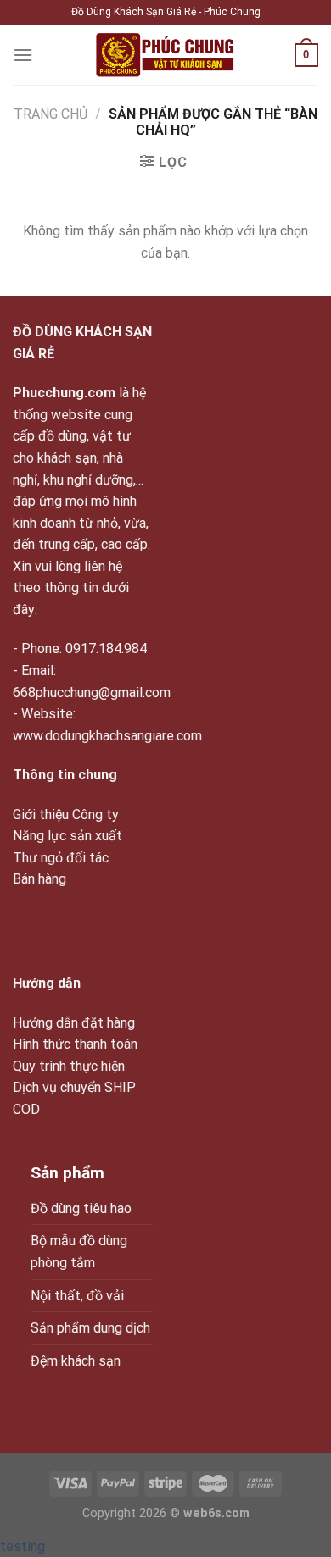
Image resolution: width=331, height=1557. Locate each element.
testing (22, 1546)
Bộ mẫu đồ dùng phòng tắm (79, 1252)
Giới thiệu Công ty (66, 814)
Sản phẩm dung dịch (90, 1328)
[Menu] (23, 54)
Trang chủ (50, 114)
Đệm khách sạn (76, 1361)
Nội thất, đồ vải (77, 1296)
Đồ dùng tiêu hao (81, 1208)
